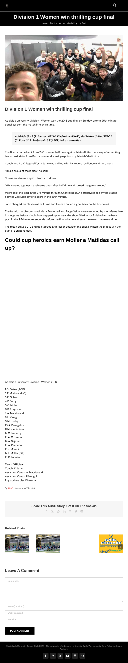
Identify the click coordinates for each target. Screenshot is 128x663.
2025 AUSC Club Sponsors (86, 537)
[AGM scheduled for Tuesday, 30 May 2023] (28, 543)
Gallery (32, 535)
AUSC (10, 488)
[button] (7, 546)
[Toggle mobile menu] (121, 5)
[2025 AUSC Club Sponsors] (90, 543)
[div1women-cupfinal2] (64, 68)
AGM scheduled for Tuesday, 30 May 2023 (23, 535)
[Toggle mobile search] (114, 5)
